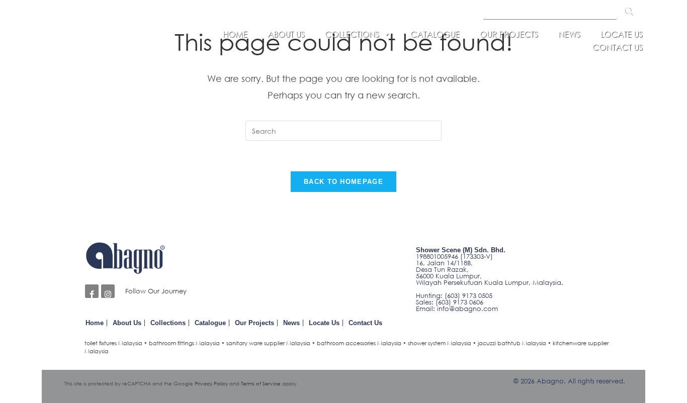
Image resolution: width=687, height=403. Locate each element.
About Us (286, 34)
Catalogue (435, 34)
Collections (352, 34)
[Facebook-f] (92, 291)
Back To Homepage (343, 181)
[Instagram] (108, 291)
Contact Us (617, 47)
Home (235, 34)
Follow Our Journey (156, 291)
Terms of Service (261, 383)
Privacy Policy (211, 383)
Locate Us (621, 34)
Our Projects (509, 34)
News (569, 34)
